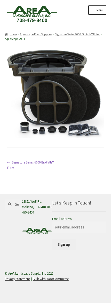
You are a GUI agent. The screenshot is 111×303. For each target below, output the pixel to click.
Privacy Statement (17, 279)
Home (13, 34)
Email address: (62, 219)
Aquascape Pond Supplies (36, 34)
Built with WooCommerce (51, 279)
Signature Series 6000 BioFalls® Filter (77, 34)
